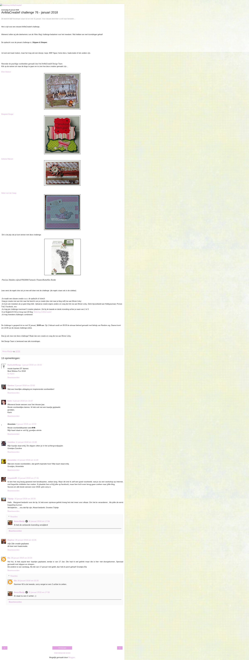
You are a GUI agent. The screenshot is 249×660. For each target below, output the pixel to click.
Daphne (11, 540)
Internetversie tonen (62, 653)
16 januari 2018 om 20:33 (25, 499)
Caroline (11, 442)
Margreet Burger (7, 114)
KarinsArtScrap (14, 365)
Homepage (62, 648)
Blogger (71, 657)
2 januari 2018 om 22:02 (25, 385)
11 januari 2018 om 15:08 (26, 442)
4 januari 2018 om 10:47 (23, 401)
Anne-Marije (19, 521)
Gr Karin (11, 374)
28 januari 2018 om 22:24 (21, 558)
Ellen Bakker (6, 72)
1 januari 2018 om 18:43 (32, 365)
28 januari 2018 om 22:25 (28, 581)
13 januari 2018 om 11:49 (27, 460)
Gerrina (11, 385)
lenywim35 (12, 478)
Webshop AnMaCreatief (42, 312)
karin (10, 401)
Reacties (14, 517)
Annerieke (12, 460)
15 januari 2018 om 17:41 (28, 478)
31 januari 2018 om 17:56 (39, 521)
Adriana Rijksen (7, 159)
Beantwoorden (13, 377)
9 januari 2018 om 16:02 (26, 424)
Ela (9, 558)
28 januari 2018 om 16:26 (25, 540)
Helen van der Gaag (8, 193)
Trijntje (11, 499)
